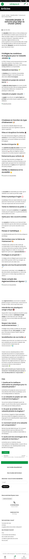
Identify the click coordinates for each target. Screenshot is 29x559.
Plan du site (5, 540)
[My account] (27, 4)
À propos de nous (6, 523)
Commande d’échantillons (9, 535)
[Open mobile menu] (2, 4)
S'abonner (5, 486)
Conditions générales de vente (10, 538)
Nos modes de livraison (8, 536)
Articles (7, 15)
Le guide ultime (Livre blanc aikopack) (12, 527)
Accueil (3, 15)
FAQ (3, 533)
